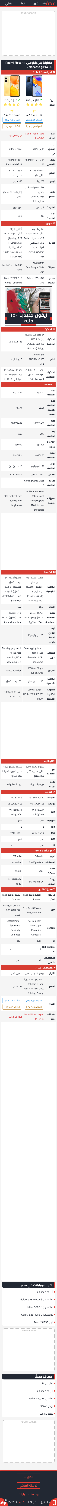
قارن (35, 3)
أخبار (22, 3)
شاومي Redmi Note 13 (40, 1398)
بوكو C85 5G (46, 1413)
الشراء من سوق (34, 120)
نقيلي (9, 3)
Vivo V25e (14, 136)
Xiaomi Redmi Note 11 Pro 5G (34, 135)
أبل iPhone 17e (45, 1291)
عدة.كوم (22, 1502)
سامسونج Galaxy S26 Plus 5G (37, 1314)
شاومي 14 (47, 1383)
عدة (50, 3)
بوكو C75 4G (46, 1406)
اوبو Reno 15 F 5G (43, 1322)
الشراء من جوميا (34, 126)
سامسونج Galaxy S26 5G (39, 1307)
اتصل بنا (28, 1477)
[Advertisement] (28, 33)
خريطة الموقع (28, 1485)
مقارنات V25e (15, 1016)
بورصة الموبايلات (28, 1494)
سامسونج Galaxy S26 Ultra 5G (36, 1299)
